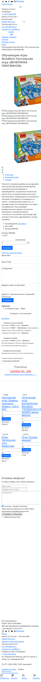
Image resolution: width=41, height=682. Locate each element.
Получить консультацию (12, 253)
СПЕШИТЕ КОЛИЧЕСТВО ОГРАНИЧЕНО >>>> (20, 374)
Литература (8, 575)
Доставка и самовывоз (12, 609)
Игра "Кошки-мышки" (30, 438)
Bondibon (22, 224)
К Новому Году (9, 529)
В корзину (7, 248)
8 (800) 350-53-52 (8, 22)
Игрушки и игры (10, 567)
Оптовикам (8, 613)
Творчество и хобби (11, 588)
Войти (11, 32)
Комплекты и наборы (12, 537)
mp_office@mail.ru (9, 27)
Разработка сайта (9, 669)
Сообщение (7, 268)
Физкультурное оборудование (15, 592)
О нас (5, 600)
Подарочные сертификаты (14, 541)
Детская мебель (10, 579)
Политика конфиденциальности (10, 673)
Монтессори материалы (13, 546)
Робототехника (9, 554)
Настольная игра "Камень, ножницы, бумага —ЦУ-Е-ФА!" (10, 403)
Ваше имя (6, 255)
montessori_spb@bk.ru (11, 29)
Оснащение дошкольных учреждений (19, 596)
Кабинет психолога (11, 550)
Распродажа (8, 533)
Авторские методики (11, 558)
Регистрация (7, 4)
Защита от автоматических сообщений (18, 294)
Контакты (7, 617)
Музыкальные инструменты (14, 584)
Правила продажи (6, 671)
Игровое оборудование (13, 571)
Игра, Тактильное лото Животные (8, 441)
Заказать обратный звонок (13, 641)
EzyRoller (7, 524)
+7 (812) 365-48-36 (9, 14)
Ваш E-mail (6, 262)
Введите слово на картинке (13, 285)
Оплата (6, 605)
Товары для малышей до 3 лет (15, 562)
